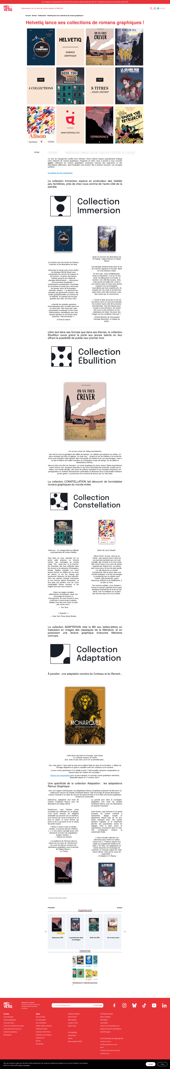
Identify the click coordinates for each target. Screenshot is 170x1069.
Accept (150, 1064)
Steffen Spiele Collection (44, 1026)
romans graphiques (72, 152)
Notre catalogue (105, 1017)
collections (116, 152)
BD (123, 152)
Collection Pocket (41, 1029)
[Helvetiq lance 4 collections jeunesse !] (85, 967)
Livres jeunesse (8, 1017)
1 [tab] (81, 911)
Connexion (155, 8)
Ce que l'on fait (73, 1023)
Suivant (119, 908)
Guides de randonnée (10, 1032)
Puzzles (38, 1041)
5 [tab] (88, 911)
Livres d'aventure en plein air (12, 1029)
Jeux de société (41, 1020)
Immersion (85, 152)
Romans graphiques (10, 1020)
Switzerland (42, 15)
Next (124, 931)
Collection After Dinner (43, 1032)
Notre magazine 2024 (75, 1041)
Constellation (105, 152)
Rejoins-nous (72, 1026)
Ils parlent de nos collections (60, 173)
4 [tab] (86, 911)
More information (24, 1065)
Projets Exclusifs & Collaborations (110, 1029)
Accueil (28, 15)
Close (162, 1064)
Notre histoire (72, 1017)
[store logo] (12, 8)
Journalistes (104, 1023)
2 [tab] (83, 911)
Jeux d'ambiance (41, 1023)
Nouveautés (7, 1035)
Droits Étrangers (105, 1032)
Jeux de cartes (40, 1017)
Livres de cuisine (9, 1023)
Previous (46, 931)
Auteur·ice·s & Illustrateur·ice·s (109, 1026)
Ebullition (94, 152)
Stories (34, 15)
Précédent (51, 908)
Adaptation (130, 152)
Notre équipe (72, 1020)
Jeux (38, 1014)
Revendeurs (104, 1020)
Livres (6, 1014)
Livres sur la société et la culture (14, 1026)
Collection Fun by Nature (44, 1035)
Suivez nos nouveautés (60, 775)
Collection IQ (40, 1038)
